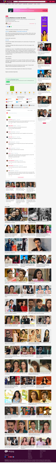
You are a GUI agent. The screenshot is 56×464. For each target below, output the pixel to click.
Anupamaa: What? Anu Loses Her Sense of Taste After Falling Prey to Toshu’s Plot (10, 189)
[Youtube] (8, 457)
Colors (41, 454)
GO (46, 1)
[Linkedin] (13, 457)
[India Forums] (7, 1)
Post (9, 117)
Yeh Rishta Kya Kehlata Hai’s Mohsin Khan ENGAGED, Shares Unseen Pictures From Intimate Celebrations (44, 52)
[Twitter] (7, 457)
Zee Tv (41, 453)
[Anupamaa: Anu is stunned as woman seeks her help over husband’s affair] (10, 196)
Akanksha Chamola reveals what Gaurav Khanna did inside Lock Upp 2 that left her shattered (44, 66)
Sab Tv (41, 457)
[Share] (34, 123)
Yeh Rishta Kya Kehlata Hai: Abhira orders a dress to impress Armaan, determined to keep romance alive (31, 190)
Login (50, 1)
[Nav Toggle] (1, 1)
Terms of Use (30, 457)
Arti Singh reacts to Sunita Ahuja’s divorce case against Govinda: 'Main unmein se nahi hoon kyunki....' (44, 92)
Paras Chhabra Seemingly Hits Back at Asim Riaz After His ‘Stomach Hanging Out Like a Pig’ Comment (44, 79)
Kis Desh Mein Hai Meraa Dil (22, 31)
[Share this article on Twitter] (9, 26)
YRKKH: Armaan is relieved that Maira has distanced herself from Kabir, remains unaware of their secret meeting (44, 105)
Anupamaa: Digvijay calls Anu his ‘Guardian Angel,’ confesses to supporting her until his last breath (31, 201)
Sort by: (29, 110)
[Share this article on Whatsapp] (11, 26)
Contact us (29, 454)
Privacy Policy (30, 458)
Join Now (8, 81)
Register (53, 1)
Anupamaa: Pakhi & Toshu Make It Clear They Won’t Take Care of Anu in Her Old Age (20, 189)
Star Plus (7, 31)
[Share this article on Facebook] (7, 26)
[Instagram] (10, 457)
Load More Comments (21, 177)
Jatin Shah (7, 39)
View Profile (9, 24)
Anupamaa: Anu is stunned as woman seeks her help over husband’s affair (10, 200)
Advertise (29, 453)
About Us (29, 452)
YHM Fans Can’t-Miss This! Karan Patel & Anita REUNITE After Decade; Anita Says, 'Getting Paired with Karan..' (44, 119)
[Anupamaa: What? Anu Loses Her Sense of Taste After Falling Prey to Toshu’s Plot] (10, 184)
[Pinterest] (11, 457)
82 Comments (32, 23)
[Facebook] (5, 457)
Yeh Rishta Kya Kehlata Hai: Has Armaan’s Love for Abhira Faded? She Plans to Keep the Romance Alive (20, 201)
